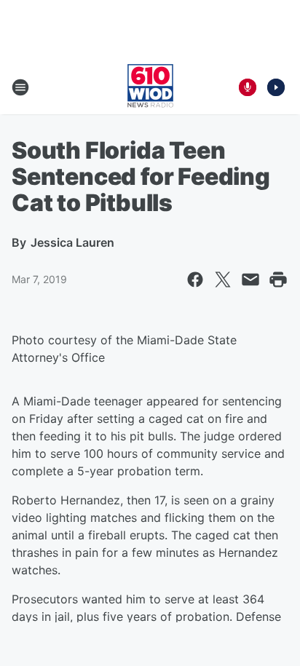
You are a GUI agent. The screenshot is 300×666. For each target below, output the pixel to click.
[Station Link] (150, 87)
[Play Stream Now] (276, 87)
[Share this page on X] (223, 279)
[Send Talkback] (247, 87)
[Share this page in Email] (250, 279)
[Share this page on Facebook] (195, 279)
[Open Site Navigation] (20, 87)
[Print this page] (278, 279)
